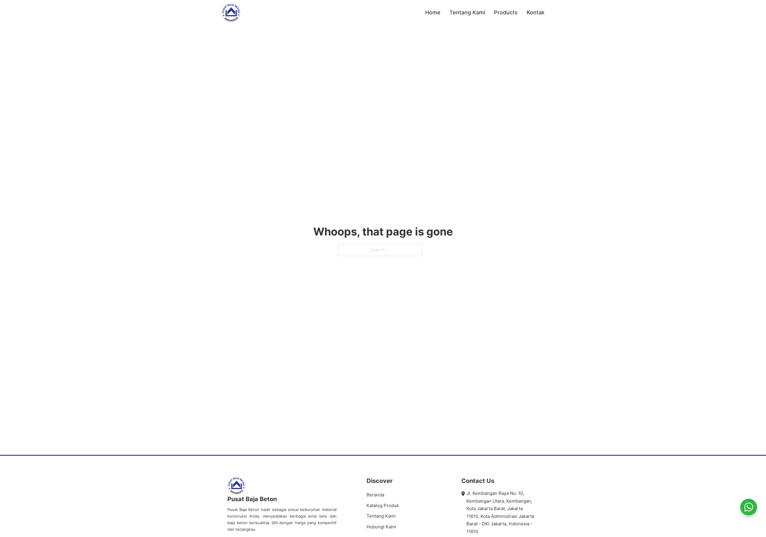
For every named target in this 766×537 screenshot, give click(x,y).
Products (506, 12)
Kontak (536, 12)
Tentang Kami (467, 12)
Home (432, 12)
